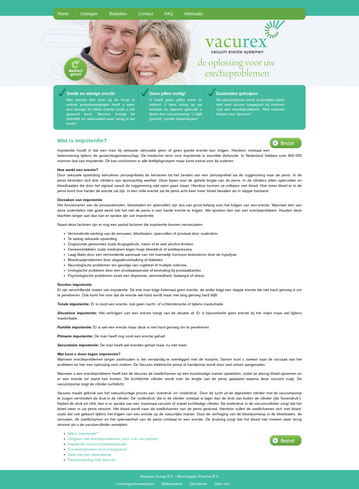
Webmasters (171, 484)
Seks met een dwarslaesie (89, 454)
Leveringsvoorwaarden (135, 484)
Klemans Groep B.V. (157, 476)
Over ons (222, 484)
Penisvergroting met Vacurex (92, 460)
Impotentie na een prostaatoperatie (97, 444)
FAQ (169, 14)
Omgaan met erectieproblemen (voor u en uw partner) (113, 439)
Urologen (89, 14)
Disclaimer (198, 484)
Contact (146, 14)
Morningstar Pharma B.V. (198, 476)
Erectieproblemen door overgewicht (97, 449)
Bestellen (118, 14)
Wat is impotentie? (83, 433)
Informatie (193, 14)
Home (63, 14)
